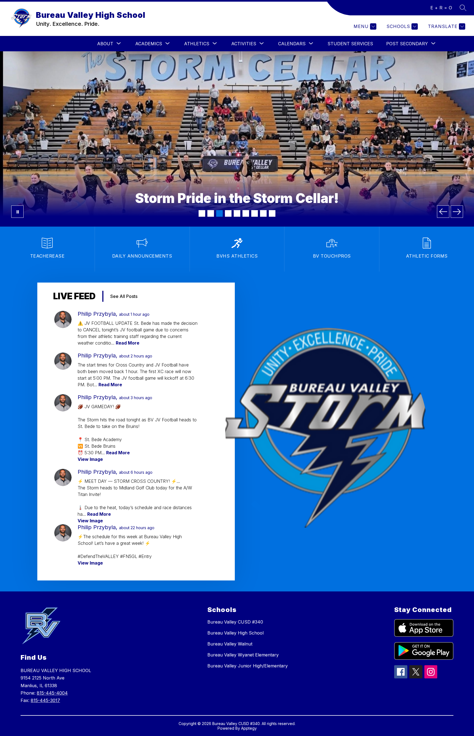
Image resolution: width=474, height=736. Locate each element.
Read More (127, 343)
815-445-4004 (52, 693)
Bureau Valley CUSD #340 (235, 622)
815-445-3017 (45, 700)
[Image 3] (219, 213)
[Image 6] (245, 213)
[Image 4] (228, 213)
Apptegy (249, 728)
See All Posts (123, 296)
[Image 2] (210, 213)
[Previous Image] (443, 211)
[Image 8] (263, 213)
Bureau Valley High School (235, 633)
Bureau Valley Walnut (229, 644)
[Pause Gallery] (17, 211)
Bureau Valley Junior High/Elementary (247, 666)
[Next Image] (457, 211)
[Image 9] (272, 213)
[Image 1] (202, 213)
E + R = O (441, 7)
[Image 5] (237, 213)
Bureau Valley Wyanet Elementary (243, 655)
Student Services (350, 43)
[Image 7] (254, 213)
